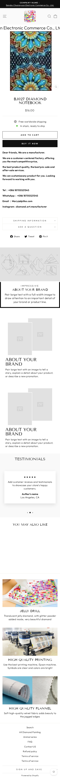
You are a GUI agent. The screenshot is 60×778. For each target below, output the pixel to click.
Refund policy (30, 751)
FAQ (30, 741)
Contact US (30, 746)
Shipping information (30, 220)
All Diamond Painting (30, 732)
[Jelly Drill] (30, 593)
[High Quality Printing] (30, 642)
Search (30, 727)
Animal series (30, 737)
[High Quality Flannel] (30, 690)
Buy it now (30, 143)
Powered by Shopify (30, 775)
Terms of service (30, 756)
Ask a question (30, 227)
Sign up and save (29, 769)
